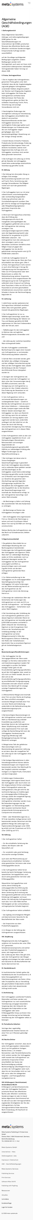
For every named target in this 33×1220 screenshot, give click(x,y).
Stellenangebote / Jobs (9, 1156)
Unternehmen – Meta (8, 1152)
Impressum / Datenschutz (10, 1160)
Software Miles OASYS (9, 1181)
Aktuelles (5, 1195)
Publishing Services (8, 1173)
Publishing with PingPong (10, 1186)
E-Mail (17, 1141)
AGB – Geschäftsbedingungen (11, 1164)
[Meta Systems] (13, 5)
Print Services (6, 1177)
